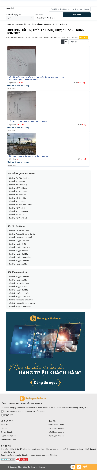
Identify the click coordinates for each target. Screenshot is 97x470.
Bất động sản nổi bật (18, 272)
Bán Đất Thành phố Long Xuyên (22, 234)
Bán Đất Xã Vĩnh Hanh (18, 188)
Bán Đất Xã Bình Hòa (17, 198)
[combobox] (20, 18)
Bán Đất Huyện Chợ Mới (18, 254)
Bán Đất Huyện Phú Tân (18, 250)
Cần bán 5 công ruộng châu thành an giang (28, 121)
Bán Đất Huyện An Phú (18, 264)
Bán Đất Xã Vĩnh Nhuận (18, 211)
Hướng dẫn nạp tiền (8, 436)
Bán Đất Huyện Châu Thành (21, 173)
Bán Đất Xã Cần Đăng (18, 185)
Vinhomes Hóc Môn (8, 440)
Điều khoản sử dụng (56, 432)
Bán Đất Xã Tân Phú (17, 214)
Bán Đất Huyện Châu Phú (19, 260)
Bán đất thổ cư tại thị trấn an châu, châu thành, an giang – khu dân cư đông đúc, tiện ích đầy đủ (36, 78)
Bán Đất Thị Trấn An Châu (19, 178)
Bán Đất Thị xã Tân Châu (19, 231)
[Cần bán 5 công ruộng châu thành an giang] (21, 105)
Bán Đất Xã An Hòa (17, 181)
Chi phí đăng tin (7, 432)
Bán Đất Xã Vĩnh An (16, 201)
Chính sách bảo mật (56, 428)
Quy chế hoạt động (56, 424)
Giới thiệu (84, 37)
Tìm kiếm (77, 15)
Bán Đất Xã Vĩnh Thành (18, 218)
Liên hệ (4, 428)
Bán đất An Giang (16, 226)
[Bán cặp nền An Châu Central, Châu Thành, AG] (21, 144)
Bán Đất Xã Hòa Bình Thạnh (20, 204)
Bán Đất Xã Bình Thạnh (18, 191)
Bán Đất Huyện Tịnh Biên (19, 241)
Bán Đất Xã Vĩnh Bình (17, 195)
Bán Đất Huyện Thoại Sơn (19, 247)
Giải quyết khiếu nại (56, 436)
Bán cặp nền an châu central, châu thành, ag (28, 156)
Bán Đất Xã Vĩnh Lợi (17, 208)
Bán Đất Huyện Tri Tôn (18, 244)
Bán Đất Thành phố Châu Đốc (21, 237)
